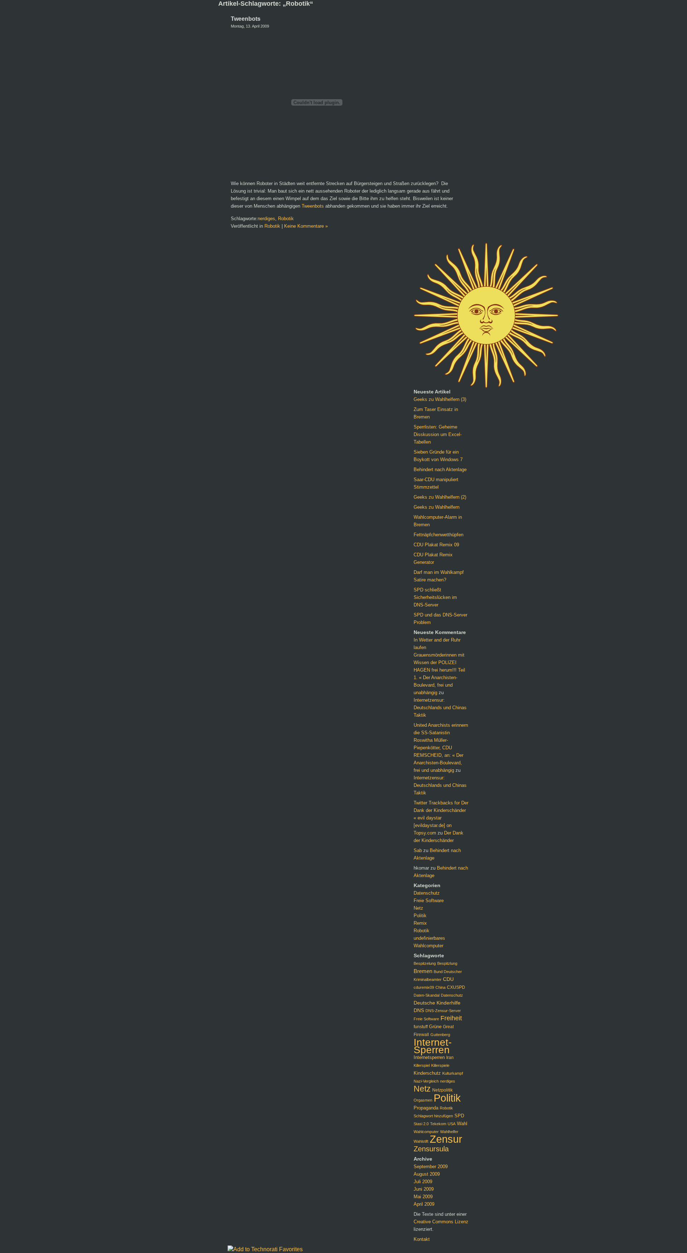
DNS (419, 1010)
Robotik (286, 218)
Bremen (423, 971)
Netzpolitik (442, 1090)
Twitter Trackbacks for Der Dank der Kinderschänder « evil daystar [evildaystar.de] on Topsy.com (441, 818)
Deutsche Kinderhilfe (437, 1003)
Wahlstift (421, 1141)
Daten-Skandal (426, 995)
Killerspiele (440, 1065)
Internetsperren (429, 1057)
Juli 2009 (423, 1181)
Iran (450, 1057)
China (440, 987)
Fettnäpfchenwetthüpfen (438, 534)
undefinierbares (429, 938)
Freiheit (451, 1018)
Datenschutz (427, 893)
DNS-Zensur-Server (443, 1010)
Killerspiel (422, 1065)
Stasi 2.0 (421, 1124)
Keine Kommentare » (306, 226)
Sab (418, 850)
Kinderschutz (427, 1073)
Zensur (446, 1139)
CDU (448, 979)
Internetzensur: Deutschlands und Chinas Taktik (440, 707)
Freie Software (429, 900)
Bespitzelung (425, 963)
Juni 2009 (424, 1189)
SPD (459, 1115)
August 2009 (427, 1174)
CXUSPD (456, 987)
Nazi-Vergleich (426, 1081)
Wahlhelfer (449, 1131)
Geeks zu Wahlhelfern (436, 507)
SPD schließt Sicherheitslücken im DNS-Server (435, 597)
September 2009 (431, 1166)
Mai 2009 (423, 1196)
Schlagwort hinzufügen (433, 1116)
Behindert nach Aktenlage (440, 469)
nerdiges (266, 218)
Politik (420, 915)
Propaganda (426, 1108)
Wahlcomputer (428, 945)
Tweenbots (245, 19)
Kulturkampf (452, 1073)
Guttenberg (440, 1034)
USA (451, 1124)
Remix (420, 923)
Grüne (435, 1026)
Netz (418, 908)
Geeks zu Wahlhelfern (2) (440, 497)
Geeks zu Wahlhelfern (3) (440, 399)
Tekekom (438, 1124)
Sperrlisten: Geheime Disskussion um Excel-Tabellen (438, 434)
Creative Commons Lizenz (441, 1221)
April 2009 (424, 1204)
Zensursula (431, 1149)
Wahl (462, 1123)
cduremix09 (424, 987)
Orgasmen (423, 1100)
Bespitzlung (447, 963)
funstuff (421, 1026)
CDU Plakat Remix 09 (436, 544)
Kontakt (422, 1239)
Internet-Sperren (433, 1046)
